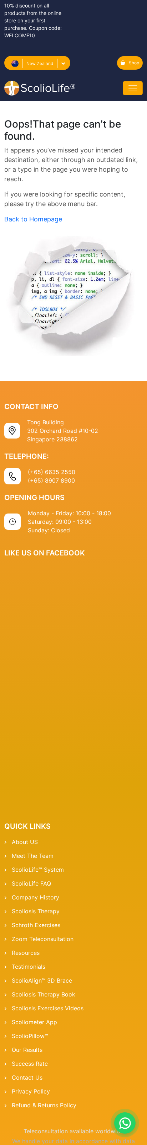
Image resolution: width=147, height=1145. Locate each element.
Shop (134, 62)
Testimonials (28, 966)
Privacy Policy (31, 1091)
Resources (26, 952)
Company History (35, 897)
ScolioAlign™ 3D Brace (42, 980)
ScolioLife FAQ (31, 883)
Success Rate (30, 1063)
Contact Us (27, 1077)
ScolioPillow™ (30, 1035)
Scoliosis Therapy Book (43, 994)
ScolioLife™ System (38, 869)
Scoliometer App (34, 1022)
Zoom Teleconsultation (43, 938)
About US (25, 841)
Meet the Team (33, 855)
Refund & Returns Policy (44, 1105)
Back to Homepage (33, 219)
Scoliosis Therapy (36, 911)
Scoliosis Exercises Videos (47, 1008)
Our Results (27, 1049)
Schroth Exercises (36, 925)
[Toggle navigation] (133, 88)
